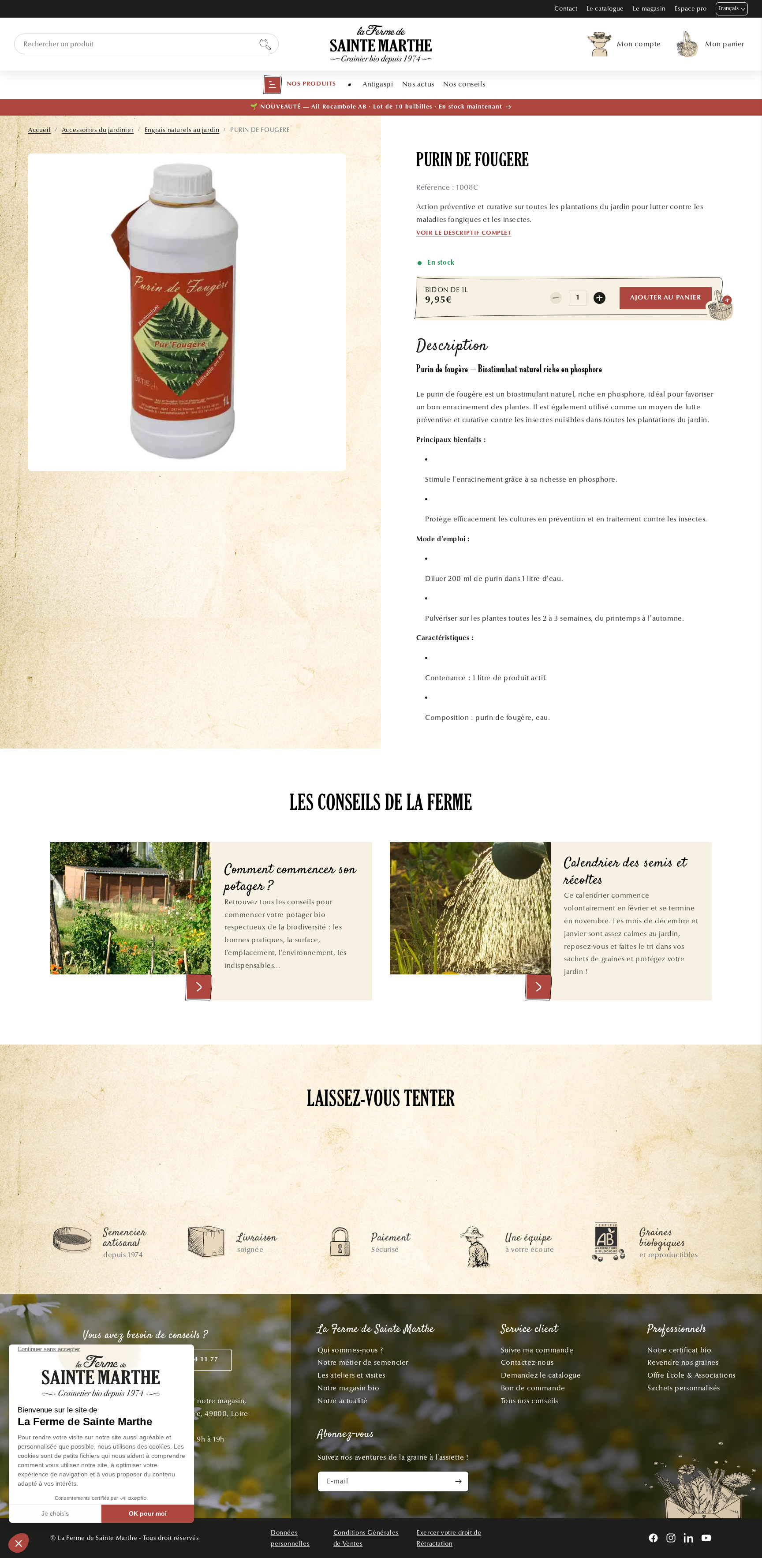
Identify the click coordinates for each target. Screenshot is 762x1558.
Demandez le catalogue (541, 1375)
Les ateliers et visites (351, 1375)
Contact (565, 8)
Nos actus (418, 84)
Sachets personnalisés (683, 1388)
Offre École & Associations (691, 1375)
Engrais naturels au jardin (182, 130)
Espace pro (691, 8)
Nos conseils (464, 84)
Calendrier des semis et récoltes (625, 872)
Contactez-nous (527, 1362)
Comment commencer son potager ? (290, 879)
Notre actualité (343, 1401)
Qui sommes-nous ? (350, 1350)
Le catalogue (605, 8)
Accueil (39, 130)
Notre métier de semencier (363, 1362)
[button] (299, 84)
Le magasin (649, 8)
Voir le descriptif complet (464, 233)
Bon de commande (533, 1388)
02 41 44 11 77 (194, 1359)
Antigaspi (377, 84)
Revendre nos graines (682, 1362)
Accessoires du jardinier (98, 130)
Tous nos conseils (529, 1401)
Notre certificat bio (679, 1350)
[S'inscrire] (458, 1481)
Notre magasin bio (348, 1388)
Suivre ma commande (537, 1350)
